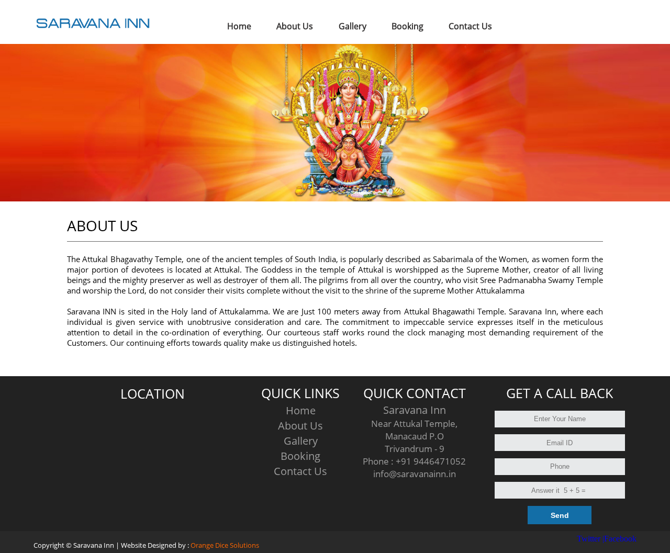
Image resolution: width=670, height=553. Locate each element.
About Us (300, 426)
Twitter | (590, 538)
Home (301, 410)
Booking (300, 456)
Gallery (301, 441)
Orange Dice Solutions (225, 545)
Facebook (620, 538)
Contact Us (300, 471)
